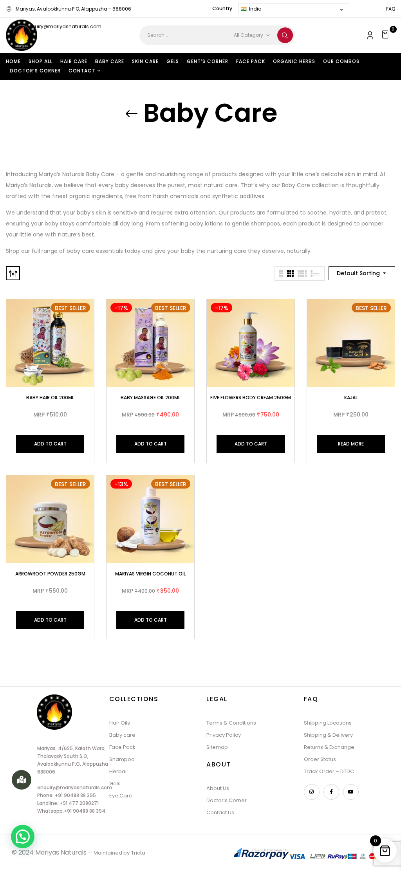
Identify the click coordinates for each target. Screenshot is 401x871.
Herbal (117, 771)
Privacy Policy (223, 735)
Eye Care (120, 795)
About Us (217, 788)
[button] (386, 35)
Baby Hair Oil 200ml (50, 397)
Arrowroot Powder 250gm (50, 573)
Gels (115, 783)
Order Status (320, 759)
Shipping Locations (328, 723)
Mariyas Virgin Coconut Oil (150, 573)
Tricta (138, 853)
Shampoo (122, 759)
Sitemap (217, 747)
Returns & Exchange (329, 747)
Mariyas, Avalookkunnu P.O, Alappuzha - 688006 (73, 8)
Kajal (351, 397)
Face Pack (122, 747)
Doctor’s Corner (226, 800)
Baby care (122, 735)
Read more (351, 443)
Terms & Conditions (231, 723)
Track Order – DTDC (329, 771)
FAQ (390, 8)
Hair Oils (119, 723)
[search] (285, 35)
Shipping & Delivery (328, 735)
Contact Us (220, 812)
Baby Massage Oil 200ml (150, 397)
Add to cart (50, 443)
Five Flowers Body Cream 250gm (250, 397)
